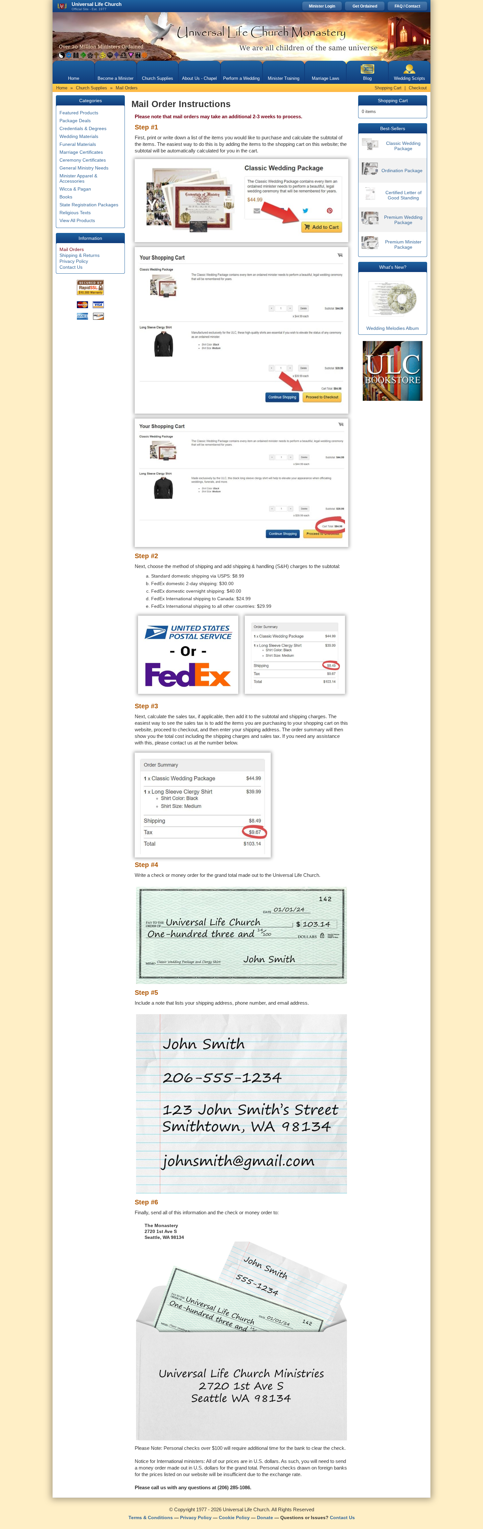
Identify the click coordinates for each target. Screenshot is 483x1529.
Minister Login (322, 6)
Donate (265, 1517)
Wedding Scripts (409, 78)
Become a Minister (115, 78)
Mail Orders (71, 249)
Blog (367, 78)
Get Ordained (365, 6)
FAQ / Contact (407, 6)
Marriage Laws (325, 78)
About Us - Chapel (199, 78)
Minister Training (283, 78)
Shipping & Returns (79, 255)
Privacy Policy (73, 261)
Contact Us (70, 267)
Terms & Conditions (150, 1517)
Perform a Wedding (241, 78)
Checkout (418, 87)
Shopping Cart (388, 87)
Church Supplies (157, 78)
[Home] (241, 36)
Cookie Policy (234, 1517)
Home (73, 78)
